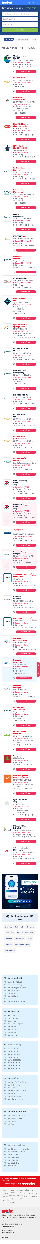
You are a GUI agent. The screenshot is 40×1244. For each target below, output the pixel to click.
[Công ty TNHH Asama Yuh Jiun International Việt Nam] (7, 851)
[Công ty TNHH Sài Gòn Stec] (7, 217)
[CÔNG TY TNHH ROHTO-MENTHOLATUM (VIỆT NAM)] (7, 641)
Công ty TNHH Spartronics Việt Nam (23, 556)
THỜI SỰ (5, 1193)
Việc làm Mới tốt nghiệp (12, 1085)
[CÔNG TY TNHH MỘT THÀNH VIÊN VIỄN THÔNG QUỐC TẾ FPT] (7, 101)
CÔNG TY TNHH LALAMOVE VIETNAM (22, 780)
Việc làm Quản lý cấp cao (12, 1096)
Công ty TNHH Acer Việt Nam (22, 736)
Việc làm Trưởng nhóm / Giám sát (15, 1091)
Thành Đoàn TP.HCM (8, 1232)
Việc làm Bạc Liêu (10, 1027)
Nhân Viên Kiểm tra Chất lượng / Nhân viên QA (20, 125)
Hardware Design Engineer (19, 169)
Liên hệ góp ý (5, 1237)
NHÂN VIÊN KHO (19, 78)
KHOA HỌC (27, 1193)
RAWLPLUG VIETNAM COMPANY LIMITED (23, 534)
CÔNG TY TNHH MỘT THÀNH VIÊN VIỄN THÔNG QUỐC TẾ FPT (24, 102)
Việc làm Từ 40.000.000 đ (12, 1068)
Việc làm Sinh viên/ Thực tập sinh (15, 1082)
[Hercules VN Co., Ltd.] (7, 127)
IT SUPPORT (19, 236)
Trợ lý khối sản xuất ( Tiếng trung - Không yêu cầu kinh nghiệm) (20, 849)
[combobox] (20, 14)
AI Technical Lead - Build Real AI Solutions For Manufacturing (20, 575)
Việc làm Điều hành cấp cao (13, 1099)
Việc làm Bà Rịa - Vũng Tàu (13, 1024)
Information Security (17, 257)
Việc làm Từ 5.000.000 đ (12, 1051)
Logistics (8, 944)
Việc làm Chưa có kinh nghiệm (14, 1152)
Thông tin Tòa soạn (7, 1230)
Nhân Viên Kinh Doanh (19, 299)
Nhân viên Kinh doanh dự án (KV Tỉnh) (19, 99)
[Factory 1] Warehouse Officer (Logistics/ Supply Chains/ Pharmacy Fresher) (17, 661)
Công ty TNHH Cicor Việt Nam (23, 172)
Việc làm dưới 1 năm (11, 1154)
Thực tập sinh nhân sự (20, 531)
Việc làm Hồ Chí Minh (11, 1018)
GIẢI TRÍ (20, 1199)
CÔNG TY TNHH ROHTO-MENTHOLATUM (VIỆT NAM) (22, 643)
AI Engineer (17, 618)
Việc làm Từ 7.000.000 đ (12, 1054)
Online (30, 939)
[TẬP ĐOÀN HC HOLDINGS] (7, 301)
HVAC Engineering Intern (20, 481)
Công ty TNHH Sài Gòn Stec (22, 218)
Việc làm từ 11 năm (10, 1166)
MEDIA (5, 1190)
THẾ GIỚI (5, 1197)
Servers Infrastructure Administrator (18, 215)
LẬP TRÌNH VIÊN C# (20, 395)
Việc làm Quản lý (9, 1093)
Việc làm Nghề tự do (11, 1121)
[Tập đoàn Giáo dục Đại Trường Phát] (7, 829)
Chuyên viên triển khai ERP (19, 57)
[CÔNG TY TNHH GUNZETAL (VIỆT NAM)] (7, 239)
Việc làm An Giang (10, 1021)
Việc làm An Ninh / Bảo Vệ (13, 982)
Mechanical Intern (17, 505)
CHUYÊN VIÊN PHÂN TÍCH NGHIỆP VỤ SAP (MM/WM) (20, 147)
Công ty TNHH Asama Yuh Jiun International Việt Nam (23, 852)
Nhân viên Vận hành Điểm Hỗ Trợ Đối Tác (20, 776)
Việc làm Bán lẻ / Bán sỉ (12, 990)
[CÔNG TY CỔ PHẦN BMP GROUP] (7, 59)
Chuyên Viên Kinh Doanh (14, 927)
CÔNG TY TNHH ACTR (20, 329)
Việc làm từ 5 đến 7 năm (12, 1160)
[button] (33, 3)
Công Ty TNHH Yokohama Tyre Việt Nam (23, 601)
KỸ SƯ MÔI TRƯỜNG (20, 278)
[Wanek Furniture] (7, 577)
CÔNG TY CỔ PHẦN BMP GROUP (23, 60)
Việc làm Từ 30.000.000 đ (12, 1065)
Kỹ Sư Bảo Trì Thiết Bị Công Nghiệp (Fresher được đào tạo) (20, 325)
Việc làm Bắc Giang (10, 1032)
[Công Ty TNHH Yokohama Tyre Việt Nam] (7, 600)
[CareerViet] (26, 1184)
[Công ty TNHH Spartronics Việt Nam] (7, 554)
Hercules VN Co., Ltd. (20, 128)
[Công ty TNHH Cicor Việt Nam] (7, 171)
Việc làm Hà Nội (9, 1015)
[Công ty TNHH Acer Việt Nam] (7, 735)
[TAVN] (7, 484)
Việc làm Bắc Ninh (10, 1035)
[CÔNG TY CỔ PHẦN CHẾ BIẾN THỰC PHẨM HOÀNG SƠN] (7, 81)
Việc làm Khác (9, 1124)
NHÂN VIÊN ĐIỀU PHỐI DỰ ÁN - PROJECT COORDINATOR (19, 459)
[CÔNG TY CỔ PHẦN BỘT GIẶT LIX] (7, 281)
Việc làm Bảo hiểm (10, 993)
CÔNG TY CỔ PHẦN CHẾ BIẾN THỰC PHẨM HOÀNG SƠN (22, 80)
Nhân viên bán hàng (22, 944)
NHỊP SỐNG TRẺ (20, 1191)
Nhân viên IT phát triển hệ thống (19, 371)
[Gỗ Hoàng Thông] (7, 759)
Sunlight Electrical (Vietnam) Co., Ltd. (24, 463)
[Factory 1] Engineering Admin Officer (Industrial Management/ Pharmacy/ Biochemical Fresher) (20, 639)
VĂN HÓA (20, 1196)
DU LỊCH (12, 1202)
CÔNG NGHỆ (12, 1196)
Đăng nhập (34, 8)
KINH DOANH (12, 1191)
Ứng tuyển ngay (26, 71)
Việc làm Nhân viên (10, 1088)
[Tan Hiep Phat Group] (7, 149)
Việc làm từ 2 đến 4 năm (12, 1157)
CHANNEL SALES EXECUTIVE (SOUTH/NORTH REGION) (19, 733)
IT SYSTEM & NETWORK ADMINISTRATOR (19, 597)
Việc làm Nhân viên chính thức (14, 1115)
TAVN (15, 485)
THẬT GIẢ (34, 1197)
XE (13, 1199)
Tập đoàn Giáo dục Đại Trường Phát (23, 830)
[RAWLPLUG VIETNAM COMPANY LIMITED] (7, 533)
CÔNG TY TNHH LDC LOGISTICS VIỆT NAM (23, 194)
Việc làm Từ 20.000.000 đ (12, 1063)
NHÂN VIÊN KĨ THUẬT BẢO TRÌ (19, 708)
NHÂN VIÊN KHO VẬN (19, 416)
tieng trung (19, 939)
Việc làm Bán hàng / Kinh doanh (15, 988)
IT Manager (16, 552)
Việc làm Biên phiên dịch (12, 999)
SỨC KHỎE (27, 1197)
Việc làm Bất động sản (11, 996)
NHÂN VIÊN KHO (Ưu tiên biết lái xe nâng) (20, 438)
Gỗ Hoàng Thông (18, 758)
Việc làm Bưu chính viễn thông (14, 1001)
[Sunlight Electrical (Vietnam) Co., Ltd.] (7, 462)
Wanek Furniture (18, 579)
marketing (30, 927)
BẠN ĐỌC (35, 1193)
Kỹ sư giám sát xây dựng (20, 801)
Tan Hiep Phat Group (20, 150)
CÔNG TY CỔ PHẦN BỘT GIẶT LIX (23, 281)
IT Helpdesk (17, 756)
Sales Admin (9, 933)
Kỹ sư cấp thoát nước (25, 933)
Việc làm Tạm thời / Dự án (13, 1118)
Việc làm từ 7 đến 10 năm (12, 1163)
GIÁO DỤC (35, 1190)
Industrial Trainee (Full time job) (19, 191)
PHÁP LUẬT (5, 1200)
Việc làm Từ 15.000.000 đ (12, 1060)
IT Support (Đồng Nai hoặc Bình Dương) (19, 827)
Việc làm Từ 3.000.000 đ (12, 1049)
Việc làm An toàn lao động (13, 985)
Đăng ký (27, 8)
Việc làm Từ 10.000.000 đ (12, 1057)
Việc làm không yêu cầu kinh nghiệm (16, 1149)
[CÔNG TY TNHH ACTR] (7, 328)
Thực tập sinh (10, 950)
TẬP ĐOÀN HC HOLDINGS (21, 303)
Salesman (8, 939)
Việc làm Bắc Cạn (10, 1029)
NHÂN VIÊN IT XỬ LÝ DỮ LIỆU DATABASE (20, 350)
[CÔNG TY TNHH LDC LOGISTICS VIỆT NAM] (7, 193)
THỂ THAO (27, 1190)
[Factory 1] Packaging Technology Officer (20, 686)
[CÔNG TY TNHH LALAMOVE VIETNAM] (7, 779)
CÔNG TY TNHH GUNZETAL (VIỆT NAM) (23, 239)
